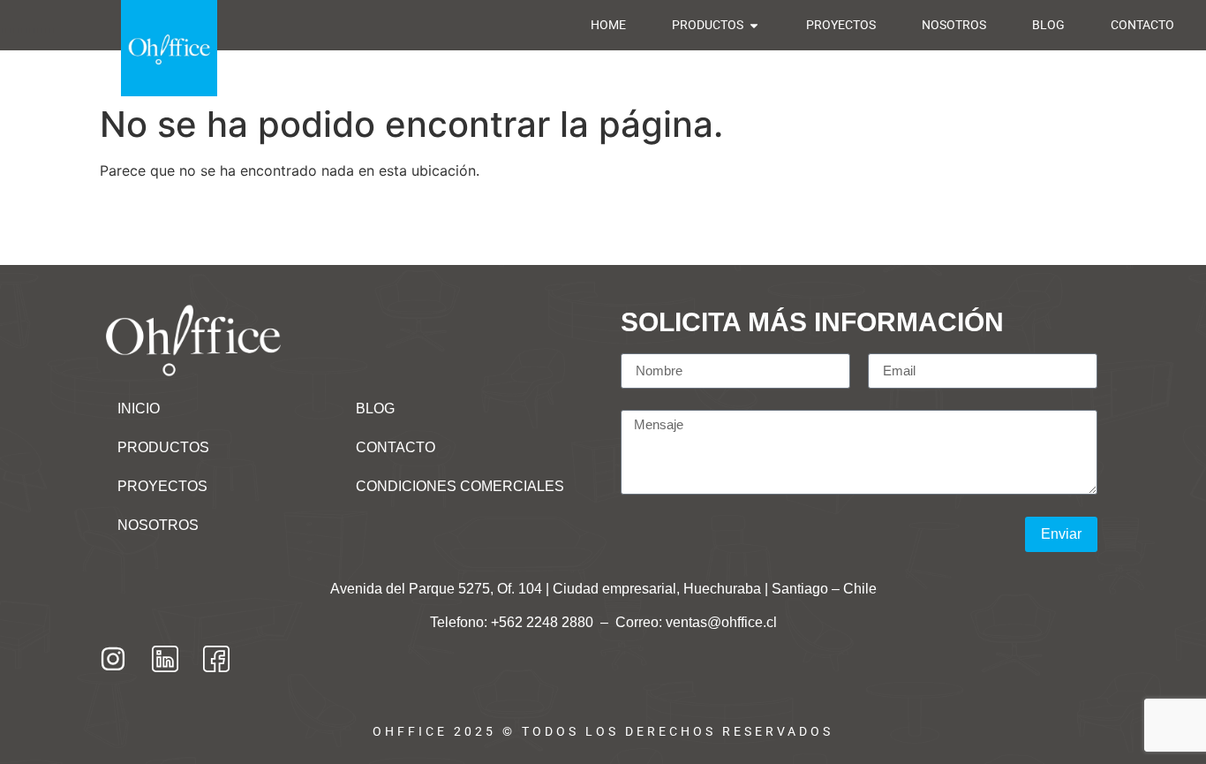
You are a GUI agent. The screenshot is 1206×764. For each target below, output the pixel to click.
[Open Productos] (754, 25)
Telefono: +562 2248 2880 (513, 622)
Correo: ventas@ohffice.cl (696, 622)
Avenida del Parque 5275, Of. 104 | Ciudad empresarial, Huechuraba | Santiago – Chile (603, 588)
